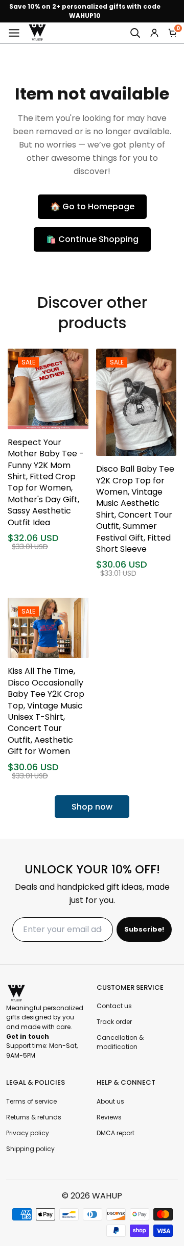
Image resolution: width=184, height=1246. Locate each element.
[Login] (154, 33)
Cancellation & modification (120, 1042)
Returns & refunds (33, 1117)
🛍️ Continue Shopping (92, 239)
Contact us (114, 1005)
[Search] (135, 33)
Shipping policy (30, 1148)
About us (110, 1101)
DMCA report (115, 1133)
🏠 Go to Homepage (92, 206)
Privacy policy (27, 1133)
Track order (114, 1021)
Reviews (109, 1117)
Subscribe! (144, 929)
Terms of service (31, 1101)
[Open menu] (13, 32)
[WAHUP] (37, 32)
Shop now (92, 807)
